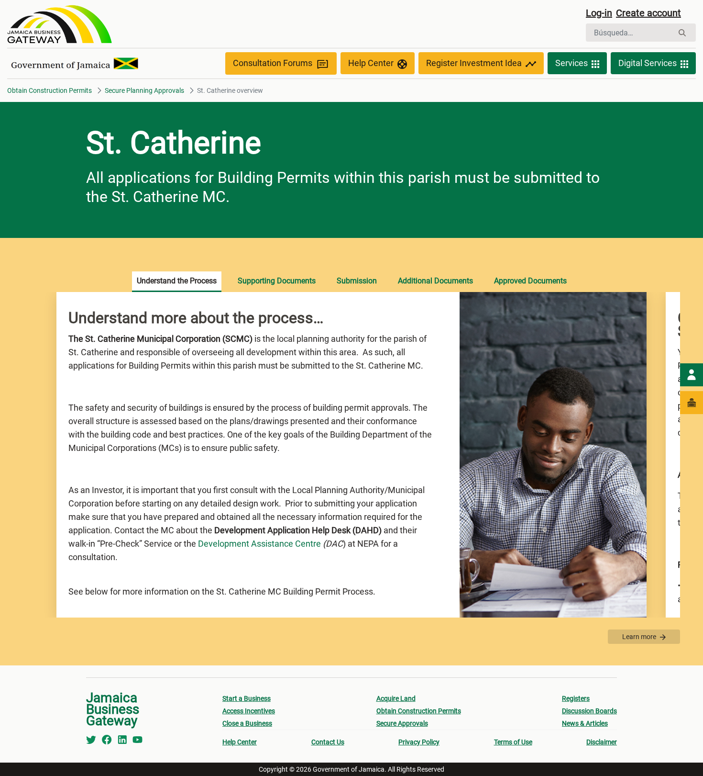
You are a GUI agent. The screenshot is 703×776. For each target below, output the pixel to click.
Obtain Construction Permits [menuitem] (418, 711)
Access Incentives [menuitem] (248, 711)
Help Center (371, 63)
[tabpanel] (351, 455)
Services (571, 63)
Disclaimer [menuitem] (601, 742)
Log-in (599, 13)
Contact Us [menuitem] (327, 742)
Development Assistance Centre (259, 544)
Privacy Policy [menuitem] (418, 742)
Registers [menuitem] (576, 698)
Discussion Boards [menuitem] (589, 711)
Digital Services (647, 63)
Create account (648, 13)
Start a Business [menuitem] (246, 698)
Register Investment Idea (474, 63)
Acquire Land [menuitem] (396, 698)
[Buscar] (682, 33)
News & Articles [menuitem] (585, 723)
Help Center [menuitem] (239, 742)
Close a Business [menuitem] (247, 723)
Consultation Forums (272, 63)
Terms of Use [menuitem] (513, 742)
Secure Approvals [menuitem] (402, 723)
